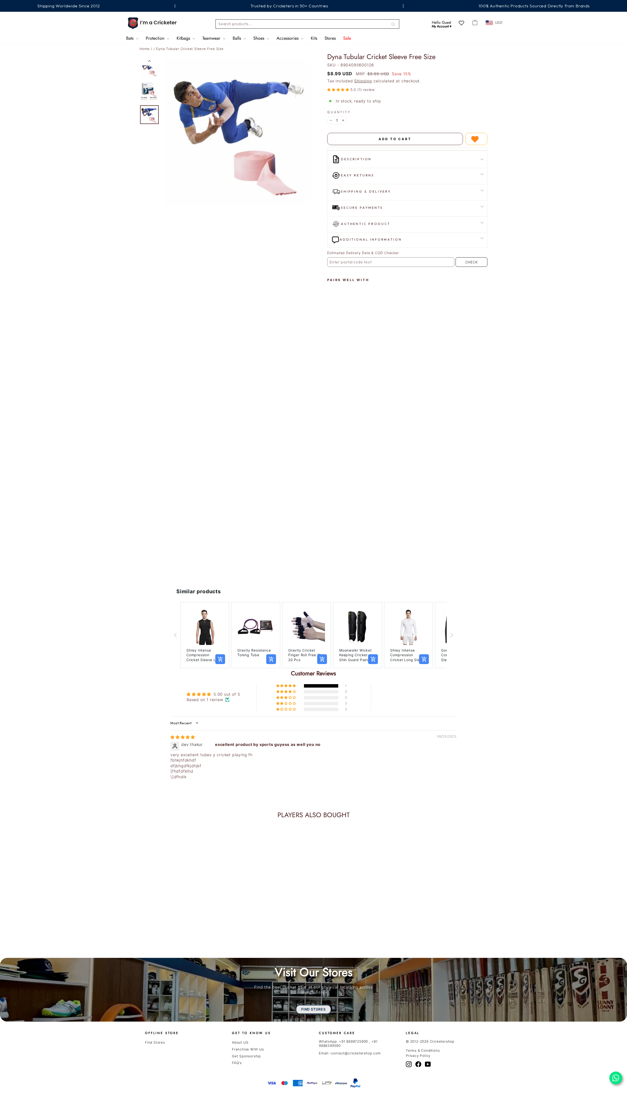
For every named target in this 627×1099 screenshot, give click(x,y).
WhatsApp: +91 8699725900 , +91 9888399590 (348, 1043)
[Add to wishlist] (476, 139)
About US (240, 1042)
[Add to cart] (220, 659)
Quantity (339, 112)
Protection (156, 38)
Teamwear (212, 38)
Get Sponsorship (246, 1056)
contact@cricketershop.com (356, 1053)
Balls (237, 38)
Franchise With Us (248, 1049)
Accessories (288, 38)
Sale (347, 38)
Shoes (259, 38)
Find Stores (155, 1042)
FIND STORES (313, 1009)
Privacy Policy (418, 1056)
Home (145, 49)
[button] (338, 89)
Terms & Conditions (423, 1050)
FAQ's (237, 1063)
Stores (330, 38)
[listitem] (204, 635)
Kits (314, 38)
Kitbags (184, 38)
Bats (130, 38)
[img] (182, 737)
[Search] (393, 24)
